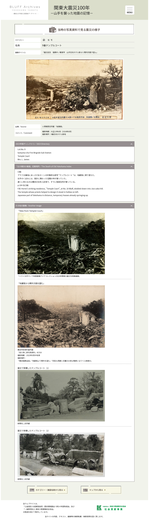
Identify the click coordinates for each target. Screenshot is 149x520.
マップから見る (101, 490)
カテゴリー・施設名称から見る (47, 490)
